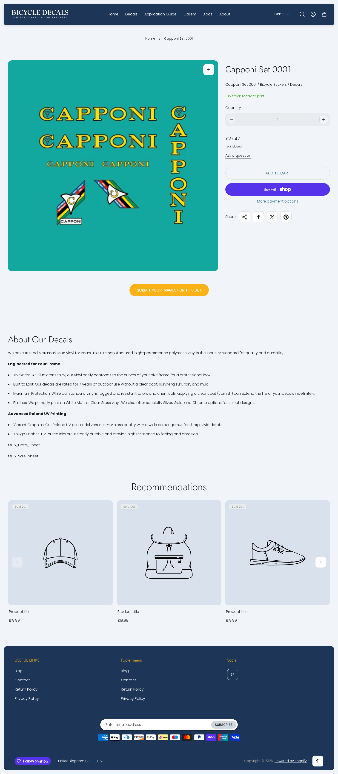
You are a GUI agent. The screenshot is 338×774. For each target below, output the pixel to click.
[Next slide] (320, 562)
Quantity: (233, 107)
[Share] (244, 217)
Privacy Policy (27, 698)
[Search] (302, 14)
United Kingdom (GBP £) (78, 761)
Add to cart (277, 173)
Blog (19, 671)
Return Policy (26, 689)
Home (150, 39)
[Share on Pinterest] (286, 217)
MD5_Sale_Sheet (23, 456)
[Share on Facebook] (258, 217)
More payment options (277, 201)
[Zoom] (208, 69)
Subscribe (223, 725)
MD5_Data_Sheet (24, 445)
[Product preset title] (60, 552)
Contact (22, 680)
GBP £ (279, 14)
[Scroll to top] (317, 761)
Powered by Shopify (291, 761)
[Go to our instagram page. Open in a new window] (232, 674)
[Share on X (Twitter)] (272, 217)
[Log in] (313, 14)
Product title (20, 611)
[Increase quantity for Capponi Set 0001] (323, 119)
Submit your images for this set (169, 290)
